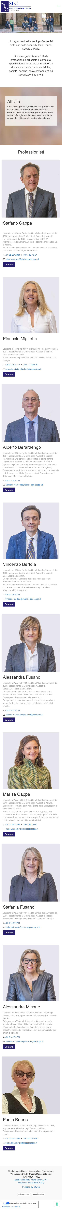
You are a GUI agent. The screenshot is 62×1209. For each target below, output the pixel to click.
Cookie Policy (38, 1194)
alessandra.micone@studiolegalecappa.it (24, 1041)
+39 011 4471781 (30, 364)
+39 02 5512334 (12, 254)
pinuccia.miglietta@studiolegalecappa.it (23, 368)
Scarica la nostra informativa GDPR (31, 1179)
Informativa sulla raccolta (11, 1207)
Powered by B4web (31, 1186)
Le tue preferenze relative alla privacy (22, 1203)
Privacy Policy (23, 1194)
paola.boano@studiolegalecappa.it (21, 1142)
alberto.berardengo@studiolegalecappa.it (24, 484)
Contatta (9, 264)
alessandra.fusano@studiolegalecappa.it (24, 714)
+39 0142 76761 (29, 254)
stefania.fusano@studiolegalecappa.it (22, 927)
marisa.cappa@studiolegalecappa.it (21, 828)
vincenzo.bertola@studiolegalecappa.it (23, 598)
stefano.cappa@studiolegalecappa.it (22, 259)
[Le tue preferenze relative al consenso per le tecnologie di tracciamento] (57, 1204)
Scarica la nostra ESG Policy (31, 1182)
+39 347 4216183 (30, 1138)
